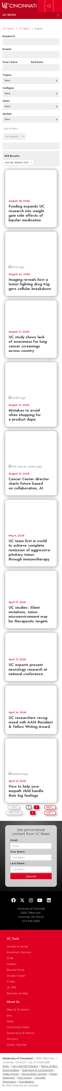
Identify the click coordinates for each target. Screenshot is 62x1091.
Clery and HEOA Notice (25, 1066)
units (6, 100)
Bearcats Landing (17, 993)
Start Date (10, 62)
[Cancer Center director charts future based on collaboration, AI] (31, 446)
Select (7, 80)
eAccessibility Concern (34, 1073)
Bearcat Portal (15, 969)
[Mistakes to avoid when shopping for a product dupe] (31, 377)
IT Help (11, 981)
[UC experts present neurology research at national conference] (31, 644)
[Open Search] (49, 6)
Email (10, 958)
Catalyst (11, 964)
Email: (14, 840)
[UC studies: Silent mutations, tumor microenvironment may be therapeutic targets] (31, 584)
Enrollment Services (19, 952)
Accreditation (26, 1081)
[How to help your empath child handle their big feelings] (31, 753)
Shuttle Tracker (16, 975)
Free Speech (25, 1077)
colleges (8, 88)
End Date (37, 62)
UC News (24, 28)
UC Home (8, 28)
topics (7, 75)
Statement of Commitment (37, 1070)
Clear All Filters (11, 128)
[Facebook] (13, 900)
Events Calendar (17, 1044)
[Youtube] (39, 900)
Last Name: (17, 863)
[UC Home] (19, 6)
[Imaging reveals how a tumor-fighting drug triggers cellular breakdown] (31, 247)
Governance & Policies (20, 1033)
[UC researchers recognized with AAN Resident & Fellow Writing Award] (31, 696)
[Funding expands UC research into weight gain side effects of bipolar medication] (31, 183)
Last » (50, 812)
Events (7, 49)
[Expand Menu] (58, 15)
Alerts (6, 1066)
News (10, 1021)
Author (7, 113)
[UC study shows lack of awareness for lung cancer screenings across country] (31, 313)
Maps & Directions (18, 1009)
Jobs (9, 1015)
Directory (12, 1038)
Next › (50, 807)
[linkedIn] (49, 900)
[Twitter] (22, 900)
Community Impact (18, 1027)
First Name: (17, 851)
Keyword (9, 36)
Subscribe (31, 876)
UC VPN (11, 987)
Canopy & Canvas (17, 946)
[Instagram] (31, 900)
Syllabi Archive (11, 1073)
